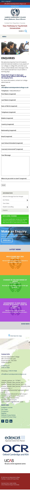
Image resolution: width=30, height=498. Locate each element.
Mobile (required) (7, 118)
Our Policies (6, 200)
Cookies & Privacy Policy (8, 417)
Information (7, 193)
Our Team (4, 409)
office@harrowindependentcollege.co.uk (15, 4)
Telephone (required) (8, 112)
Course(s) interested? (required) (12, 149)
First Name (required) (8, 94)
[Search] (26, 30)
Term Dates (6, 203)
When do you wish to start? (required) (13, 178)
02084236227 (5, 366)
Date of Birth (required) (9, 106)
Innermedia (16, 484)
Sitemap (3, 479)
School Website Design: (7, 484)
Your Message (6, 155)
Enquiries (16, 23)
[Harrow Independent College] (15, 20)
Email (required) (6, 136)
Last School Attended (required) (12, 143)
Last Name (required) (8, 100)
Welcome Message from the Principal (13, 196)
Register (3, 413)
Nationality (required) (8, 130)
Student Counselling (8, 207)
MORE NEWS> (25, 324)
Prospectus (4, 411)
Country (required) (7, 124)
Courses (22, 23)
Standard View (5, 483)
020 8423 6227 (15, 6)
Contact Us (7, 23)
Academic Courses (6, 407)
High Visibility (13, 483)
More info (7, 240)
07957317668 (5, 368)
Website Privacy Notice (8, 415)
